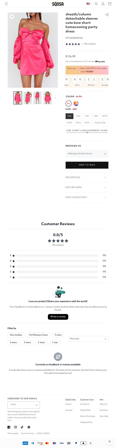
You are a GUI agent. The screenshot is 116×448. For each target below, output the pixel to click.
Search (68, 404)
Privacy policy (13, 433)
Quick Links (71, 400)
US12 (69, 123)
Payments (104, 410)
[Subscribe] (36, 405)
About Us (103, 404)
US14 (78, 123)
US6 (87, 116)
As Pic (69, 103)
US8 (96, 116)
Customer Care (87, 400)
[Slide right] (55, 97)
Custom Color (76, 103)
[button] (6, 3)
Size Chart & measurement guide (87, 130)
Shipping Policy (86, 422)
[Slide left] (10, 97)
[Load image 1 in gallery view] (17, 98)
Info (101, 400)
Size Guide (104, 416)
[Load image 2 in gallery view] (27, 98)
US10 (104, 116)
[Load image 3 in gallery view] (37, 98)
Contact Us (84, 404)
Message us (73, 146)
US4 (78, 116)
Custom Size (100, 123)
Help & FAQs (85, 410)
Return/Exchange (87, 416)
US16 (87, 123)
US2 (69, 116)
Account (69, 410)
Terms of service (27, 433)
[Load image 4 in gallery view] (47, 98)
